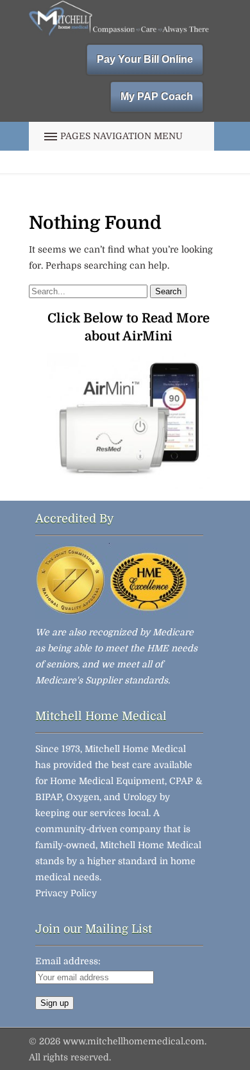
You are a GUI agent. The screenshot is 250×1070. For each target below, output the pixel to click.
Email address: (68, 961)
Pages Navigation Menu (121, 136)
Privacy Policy (66, 893)
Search (168, 291)
